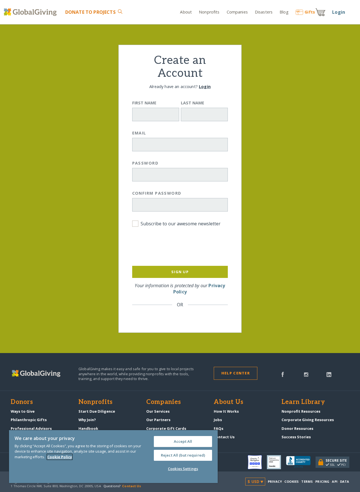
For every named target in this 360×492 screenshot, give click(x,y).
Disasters (264, 12)
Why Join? (87, 419)
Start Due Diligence (96, 411)
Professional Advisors (31, 428)
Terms (307, 481)
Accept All (183, 441)
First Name (144, 102)
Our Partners (158, 419)
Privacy (275, 481)
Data (344, 481)
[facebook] (283, 374)
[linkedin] (329, 374)
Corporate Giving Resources (308, 419)
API (334, 481)
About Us (228, 402)
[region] (113, 456)
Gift (310, 12)
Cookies (291, 481)
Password (145, 163)
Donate (90, 12)
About (186, 12)
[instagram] (306, 374)
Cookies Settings (183, 468)
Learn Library (303, 402)
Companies (237, 12)
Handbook (88, 428)
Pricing (322, 481)
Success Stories (296, 436)
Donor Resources (297, 428)
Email (139, 133)
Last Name (192, 102)
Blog (284, 12)
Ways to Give (23, 411)
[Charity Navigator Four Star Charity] (257, 462)
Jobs (218, 419)
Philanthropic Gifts (29, 419)
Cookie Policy (59, 456)
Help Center (235, 373)
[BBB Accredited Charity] (301, 462)
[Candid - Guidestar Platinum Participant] (276, 462)
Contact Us (224, 436)
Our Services (158, 411)
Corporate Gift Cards (166, 428)
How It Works (226, 411)
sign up (180, 271)
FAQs (218, 428)
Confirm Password (156, 193)
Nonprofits (209, 12)
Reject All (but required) (183, 455)
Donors (22, 402)
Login (338, 12)
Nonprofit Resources (301, 411)
